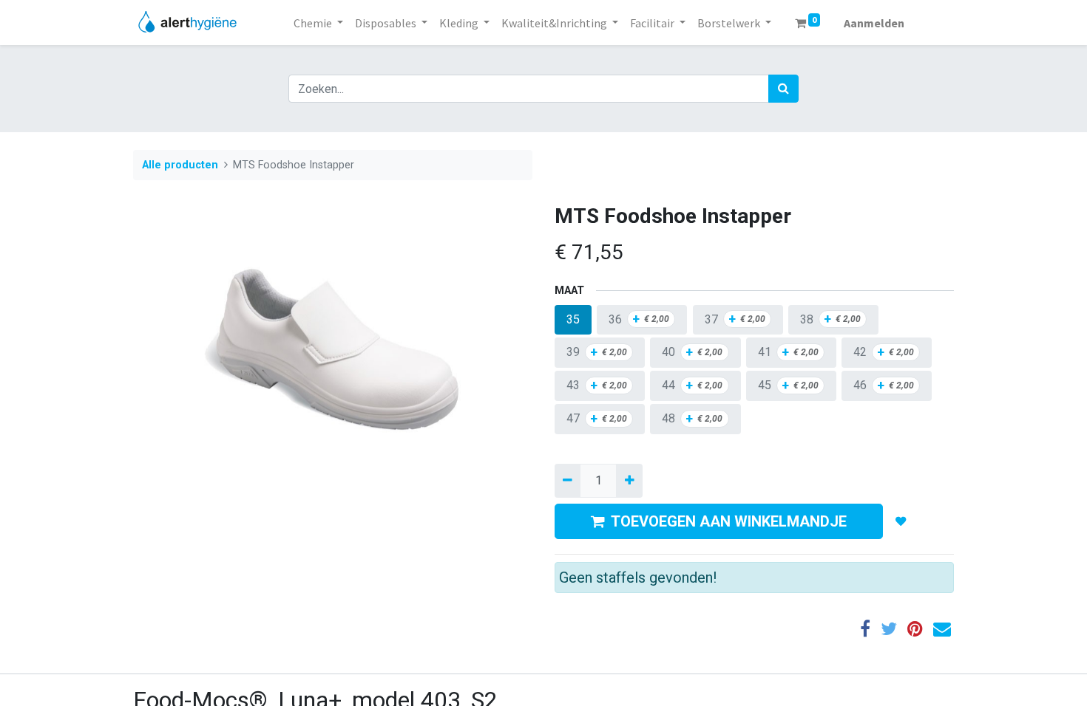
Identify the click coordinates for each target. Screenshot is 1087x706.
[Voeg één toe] (629, 481)
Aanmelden (874, 23)
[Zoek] (783, 89)
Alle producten (180, 165)
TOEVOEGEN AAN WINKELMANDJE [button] (729, 521)
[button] (901, 521)
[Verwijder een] (567, 481)
